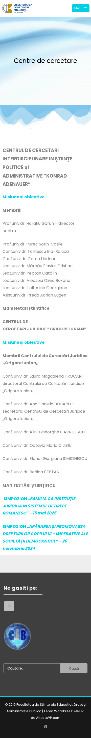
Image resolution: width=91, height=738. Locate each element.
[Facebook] (9, 606)
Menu (78, 8)
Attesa (79, 711)
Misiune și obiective (23, 197)
